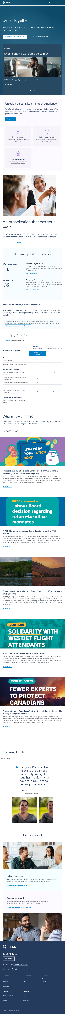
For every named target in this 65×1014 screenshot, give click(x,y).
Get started (9, 958)
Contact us (8, 340)
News (24, 978)
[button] (30, 90)
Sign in (51, 3)
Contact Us (25, 998)
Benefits (5, 984)
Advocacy (5, 981)
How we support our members (15, 36)
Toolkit (44, 981)
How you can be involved (39, 36)
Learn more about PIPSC (13, 243)
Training (44, 978)
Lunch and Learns (47, 984)
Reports (5, 1000)
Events (24, 981)
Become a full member (37, 353)
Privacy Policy (26, 1000)
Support (5, 978)
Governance (6, 998)
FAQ (24, 995)
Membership (6, 986)
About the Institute (8, 995)
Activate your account (21, 964)
